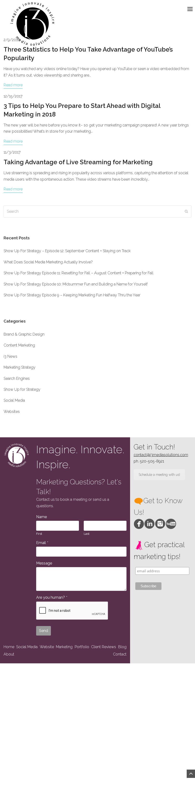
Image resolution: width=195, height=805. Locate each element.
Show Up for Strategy (22, 389)
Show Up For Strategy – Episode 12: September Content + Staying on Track (67, 251)
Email (42, 542)
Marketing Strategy (19, 367)
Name (41, 517)
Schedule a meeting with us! (159, 475)
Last (86, 533)
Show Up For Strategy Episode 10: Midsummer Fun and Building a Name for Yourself (76, 284)
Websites (12, 411)
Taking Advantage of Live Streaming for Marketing (78, 162)
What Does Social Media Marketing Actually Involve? (48, 262)
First (39, 533)
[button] (191, 9)
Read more (13, 85)
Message (44, 563)
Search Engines (17, 378)
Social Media (14, 400)
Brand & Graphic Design (24, 334)
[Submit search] (186, 211)
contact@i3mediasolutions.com (161, 455)
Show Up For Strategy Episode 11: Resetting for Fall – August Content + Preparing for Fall (78, 273)
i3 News (10, 356)
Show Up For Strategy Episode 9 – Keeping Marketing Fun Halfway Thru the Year (72, 295)
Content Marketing (19, 345)
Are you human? (51, 597)
